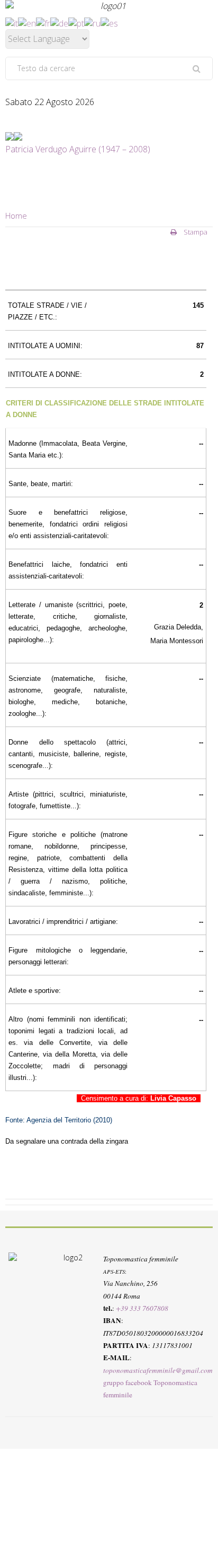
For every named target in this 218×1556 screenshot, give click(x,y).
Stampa (194, 232)
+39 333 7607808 (142, 1308)
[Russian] (92, 22)
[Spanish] (109, 22)
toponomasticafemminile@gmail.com (158, 1370)
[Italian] (11, 22)
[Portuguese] (76, 22)
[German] (59, 22)
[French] (43, 22)
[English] (27, 22)
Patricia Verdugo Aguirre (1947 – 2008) (77, 149)
